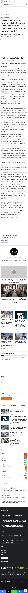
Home (3, 14)
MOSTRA (7, 540)
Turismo (7, 542)
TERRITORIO (4, 464)
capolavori (16, 535)
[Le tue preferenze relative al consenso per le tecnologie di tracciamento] (25, 590)
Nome (2, 376)
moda (3, 540)
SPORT (3, 462)
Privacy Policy (4, 557)
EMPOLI (3, 475)
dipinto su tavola (23, 535)
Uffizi (12, 542)
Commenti (23, 405)
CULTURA (4, 460)
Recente (4, 405)
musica (12, 540)
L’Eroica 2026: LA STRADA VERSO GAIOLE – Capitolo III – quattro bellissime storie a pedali (7, 322)
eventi (7, 537)
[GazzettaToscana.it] (8, 5)
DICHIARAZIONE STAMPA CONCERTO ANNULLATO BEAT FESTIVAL (20, 343)
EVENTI (7, 14)
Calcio (10, 535)
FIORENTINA (4, 471)
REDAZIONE (3, 550)
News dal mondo (5, 483)
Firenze (11, 537)
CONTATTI (3, 552)
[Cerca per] (26, 5)
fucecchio (17, 537)
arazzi (3, 535)
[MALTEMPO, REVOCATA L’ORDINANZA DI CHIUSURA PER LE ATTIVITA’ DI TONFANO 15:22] (7, 336)
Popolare (13, 405)
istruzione (23, 537)
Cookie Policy (4, 561)
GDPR (2, 554)
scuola (21, 540)
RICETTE (4, 473)
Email (2, 382)
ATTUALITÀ (4, 458)
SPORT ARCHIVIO (6, 466)
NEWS (8, 17)
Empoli (3, 537)
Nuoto (17, 540)
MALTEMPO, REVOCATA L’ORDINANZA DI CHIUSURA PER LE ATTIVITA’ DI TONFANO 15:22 (6, 344)
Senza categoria (5, 469)
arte (7, 535)
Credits (14, 583)
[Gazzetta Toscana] (14, 9)
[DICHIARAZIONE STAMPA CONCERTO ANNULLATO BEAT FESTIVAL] (21, 336)
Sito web (3, 387)
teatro (3, 542)
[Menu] (1, 5)
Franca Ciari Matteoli (7, 34)
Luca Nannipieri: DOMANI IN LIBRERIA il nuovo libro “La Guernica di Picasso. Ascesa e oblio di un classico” (17, 441)
